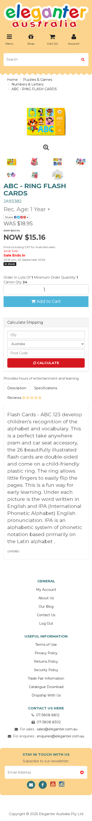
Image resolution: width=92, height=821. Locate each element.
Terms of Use (46, 644)
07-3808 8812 (47, 715)
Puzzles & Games (37, 80)
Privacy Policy (46, 653)
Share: (9, 217)
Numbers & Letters (27, 84)
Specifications (45, 388)
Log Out (46, 623)
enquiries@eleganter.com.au (60, 736)
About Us (46, 598)
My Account (46, 590)
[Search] (82, 59)
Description (16, 388)
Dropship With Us (46, 695)
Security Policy (46, 670)
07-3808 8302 (49, 722)
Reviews (14, 398)
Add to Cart (48, 301)
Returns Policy (46, 661)
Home (12, 80)
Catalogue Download (46, 687)
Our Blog (46, 606)
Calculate (47, 363)
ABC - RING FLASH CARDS (34, 89)
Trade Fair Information (46, 678)
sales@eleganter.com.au (57, 729)
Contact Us (46, 615)
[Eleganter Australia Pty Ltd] (46, 14)
